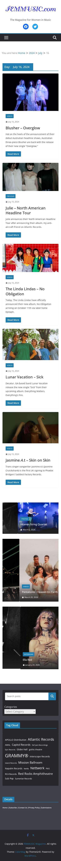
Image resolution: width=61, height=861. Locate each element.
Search (52, 696)
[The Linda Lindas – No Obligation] (30, 258)
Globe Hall (22, 749)
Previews (10, 196)
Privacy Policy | (34, 808)
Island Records (11, 763)
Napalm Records (13, 768)
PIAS (48, 768)
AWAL (7, 744)
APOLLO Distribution (15, 739)
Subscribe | (13, 808)
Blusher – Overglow (23, 127)
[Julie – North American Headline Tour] (30, 177)
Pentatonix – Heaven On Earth (23, 592)
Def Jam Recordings (40, 745)
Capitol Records (21, 744)
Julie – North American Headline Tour (26, 210)
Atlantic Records (41, 739)
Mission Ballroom (30, 762)
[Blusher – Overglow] (30, 92)
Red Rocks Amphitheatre (35, 774)
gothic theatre (35, 749)
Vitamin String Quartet (18, 524)
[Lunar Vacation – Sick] (30, 344)
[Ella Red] (30, 608)
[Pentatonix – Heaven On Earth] (30, 540)
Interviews (10, 654)
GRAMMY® (16, 755)
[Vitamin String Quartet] (30, 504)
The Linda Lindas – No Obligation (25, 291)
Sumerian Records (23, 778)
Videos (9, 116)
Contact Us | (23, 808)
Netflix (26, 768)
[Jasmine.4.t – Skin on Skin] (30, 427)
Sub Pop (9, 778)
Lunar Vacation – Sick (24, 376)
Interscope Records (40, 756)
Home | (6, 808)
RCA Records (11, 774)
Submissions (46, 808)
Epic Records (10, 750)
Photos (9, 519)
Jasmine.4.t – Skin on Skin (28, 460)
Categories (10, 707)
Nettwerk (37, 768)
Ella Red (9, 660)
